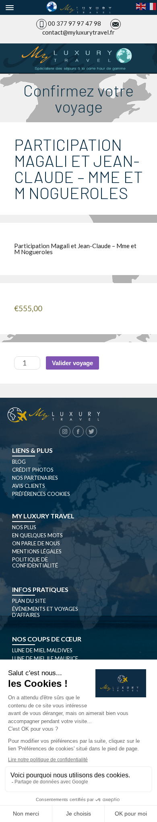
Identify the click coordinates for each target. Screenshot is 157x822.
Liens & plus (32, 450)
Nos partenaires (35, 478)
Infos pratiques (40, 589)
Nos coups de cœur (46, 639)
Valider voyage (72, 363)
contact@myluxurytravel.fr (78, 32)
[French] (152, 5)
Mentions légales (37, 551)
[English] (141, 5)
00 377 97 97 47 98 (74, 23)
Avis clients (28, 486)
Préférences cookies (41, 494)
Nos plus (24, 527)
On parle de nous (36, 543)
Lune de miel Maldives (42, 650)
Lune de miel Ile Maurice (45, 658)
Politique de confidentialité (35, 562)
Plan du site (29, 601)
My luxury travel (43, 516)
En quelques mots (37, 535)
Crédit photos (33, 469)
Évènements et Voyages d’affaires (45, 612)
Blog (19, 461)
